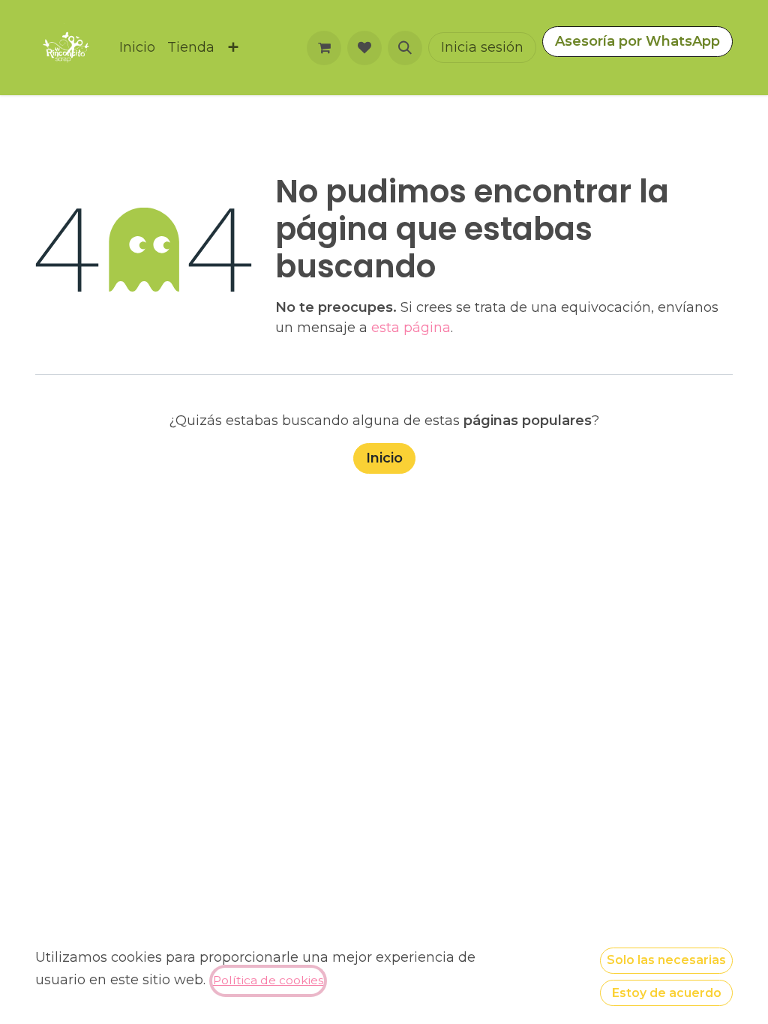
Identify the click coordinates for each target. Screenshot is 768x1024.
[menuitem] (137, 47)
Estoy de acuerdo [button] (667, 993)
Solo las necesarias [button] (666, 960)
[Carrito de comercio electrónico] (324, 48)
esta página (411, 327)
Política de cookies (268, 980)
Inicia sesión (482, 47)
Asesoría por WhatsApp (637, 41)
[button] (405, 48)
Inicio (384, 458)
